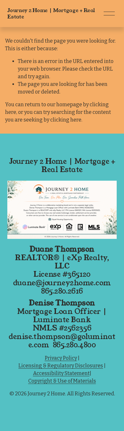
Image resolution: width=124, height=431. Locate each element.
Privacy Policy (61, 358)
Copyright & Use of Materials (62, 381)
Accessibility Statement (61, 373)
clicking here (65, 120)
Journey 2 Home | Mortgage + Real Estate (51, 13)
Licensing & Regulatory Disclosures (60, 366)
